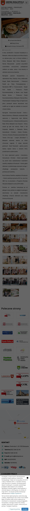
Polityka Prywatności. (16, 493)
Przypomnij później (15, 509)
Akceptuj (25, 509)
